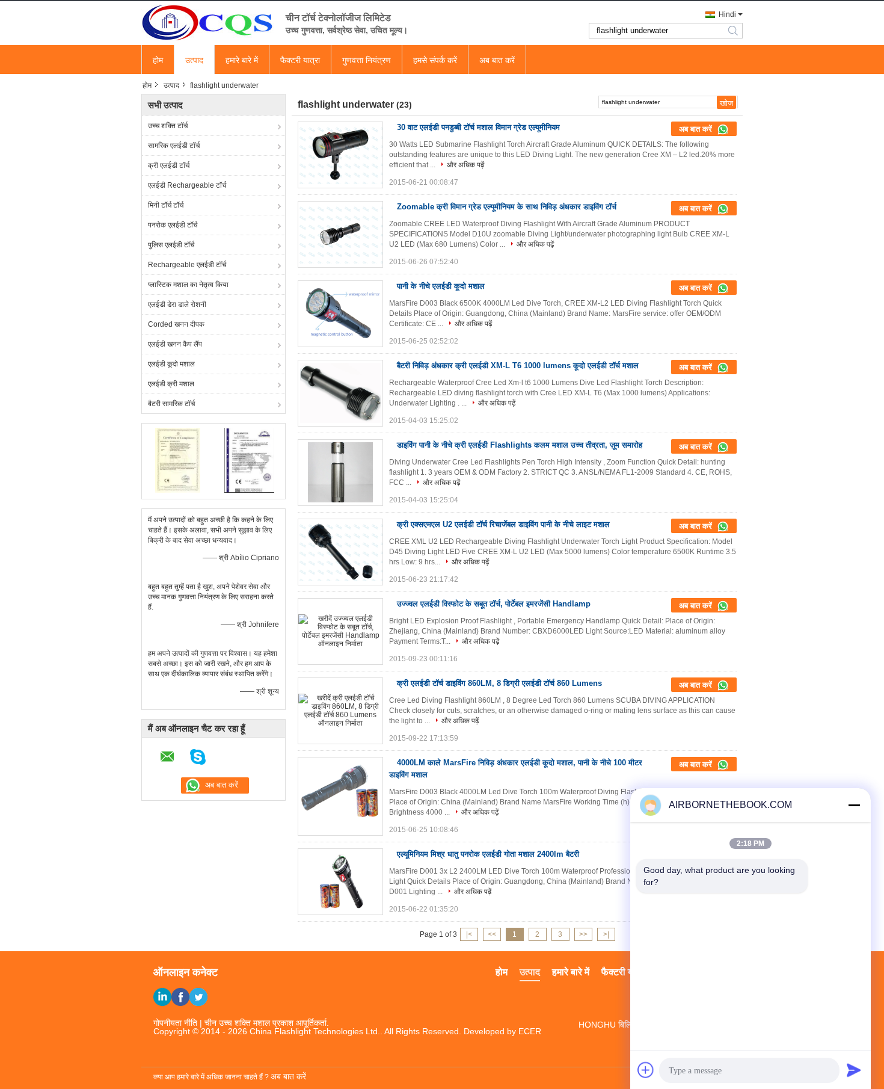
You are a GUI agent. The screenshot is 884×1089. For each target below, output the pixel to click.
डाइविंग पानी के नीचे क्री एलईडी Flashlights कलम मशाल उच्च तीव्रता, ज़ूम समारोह (519, 444)
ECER (529, 1031)
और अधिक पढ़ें (465, 165)
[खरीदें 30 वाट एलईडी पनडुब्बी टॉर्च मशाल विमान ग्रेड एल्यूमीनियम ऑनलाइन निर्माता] (340, 155)
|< (469, 934)
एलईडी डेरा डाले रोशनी (177, 304)
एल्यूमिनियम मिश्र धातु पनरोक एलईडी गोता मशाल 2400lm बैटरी (488, 854)
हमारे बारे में (242, 60)
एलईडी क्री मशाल (171, 384)
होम (158, 60)
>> (583, 934)
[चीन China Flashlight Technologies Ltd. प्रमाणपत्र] (177, 459)
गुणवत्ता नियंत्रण (366, 60)
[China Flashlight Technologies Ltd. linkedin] (162, 997)
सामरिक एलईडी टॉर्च (174, 145)
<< (492, 934)
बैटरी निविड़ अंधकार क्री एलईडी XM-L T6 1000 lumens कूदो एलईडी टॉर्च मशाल (518, 365)
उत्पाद (194, 60)
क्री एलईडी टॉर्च (168, 165)
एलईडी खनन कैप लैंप (175, 344)
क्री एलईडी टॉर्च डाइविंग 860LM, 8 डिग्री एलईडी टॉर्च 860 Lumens (499, 683)
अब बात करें (497, 60)
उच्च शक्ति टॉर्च (168, 126)
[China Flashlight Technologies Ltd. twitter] (198, 997)
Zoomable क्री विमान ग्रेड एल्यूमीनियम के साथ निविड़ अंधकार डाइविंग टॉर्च (506, 206)
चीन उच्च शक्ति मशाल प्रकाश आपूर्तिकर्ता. (266, 1023)
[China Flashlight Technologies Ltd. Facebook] (180, 997)
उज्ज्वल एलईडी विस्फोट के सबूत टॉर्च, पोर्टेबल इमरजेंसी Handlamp (494, 603)
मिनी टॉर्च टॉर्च (165, 205)
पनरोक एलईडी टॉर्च (172, 225)
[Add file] (645, 1070)
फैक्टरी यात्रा (300, 60)
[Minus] (854, 805)
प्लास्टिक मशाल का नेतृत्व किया (188, 284)
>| (606, 934)
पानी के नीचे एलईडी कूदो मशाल (441, 286)
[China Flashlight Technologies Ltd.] (207, 22)
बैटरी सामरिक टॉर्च (171, 404)
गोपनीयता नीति (175, 1023)
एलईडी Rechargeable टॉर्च (187, 185)
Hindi (727, 14)
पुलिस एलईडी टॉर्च (171, 245)
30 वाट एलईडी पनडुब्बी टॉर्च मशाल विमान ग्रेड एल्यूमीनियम (478, 127)
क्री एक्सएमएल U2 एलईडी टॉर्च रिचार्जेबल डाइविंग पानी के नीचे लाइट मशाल (503, 524)
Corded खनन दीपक (176, 324)
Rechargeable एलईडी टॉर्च (187, 265)
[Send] (854, 1070)
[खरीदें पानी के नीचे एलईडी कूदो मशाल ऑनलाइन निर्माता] (340, 313)
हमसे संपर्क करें (435, 60)
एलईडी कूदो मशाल (171, 364)
